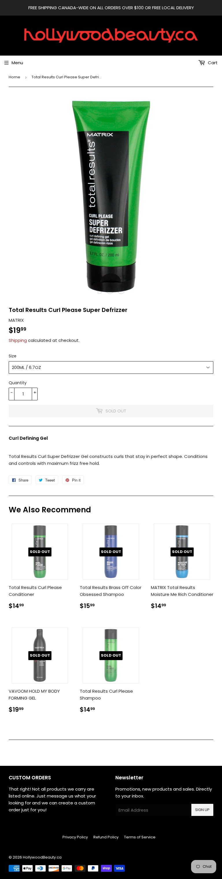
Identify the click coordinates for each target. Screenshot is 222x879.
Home (14, 77)
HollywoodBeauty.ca (42, 857)
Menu (17, 63)
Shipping (18, 340)
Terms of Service (140, 837)
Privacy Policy (75, 837)
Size (12, 356)
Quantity (18, 383)
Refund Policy (106, 837)
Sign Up (202, 809)
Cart (212, 63)
